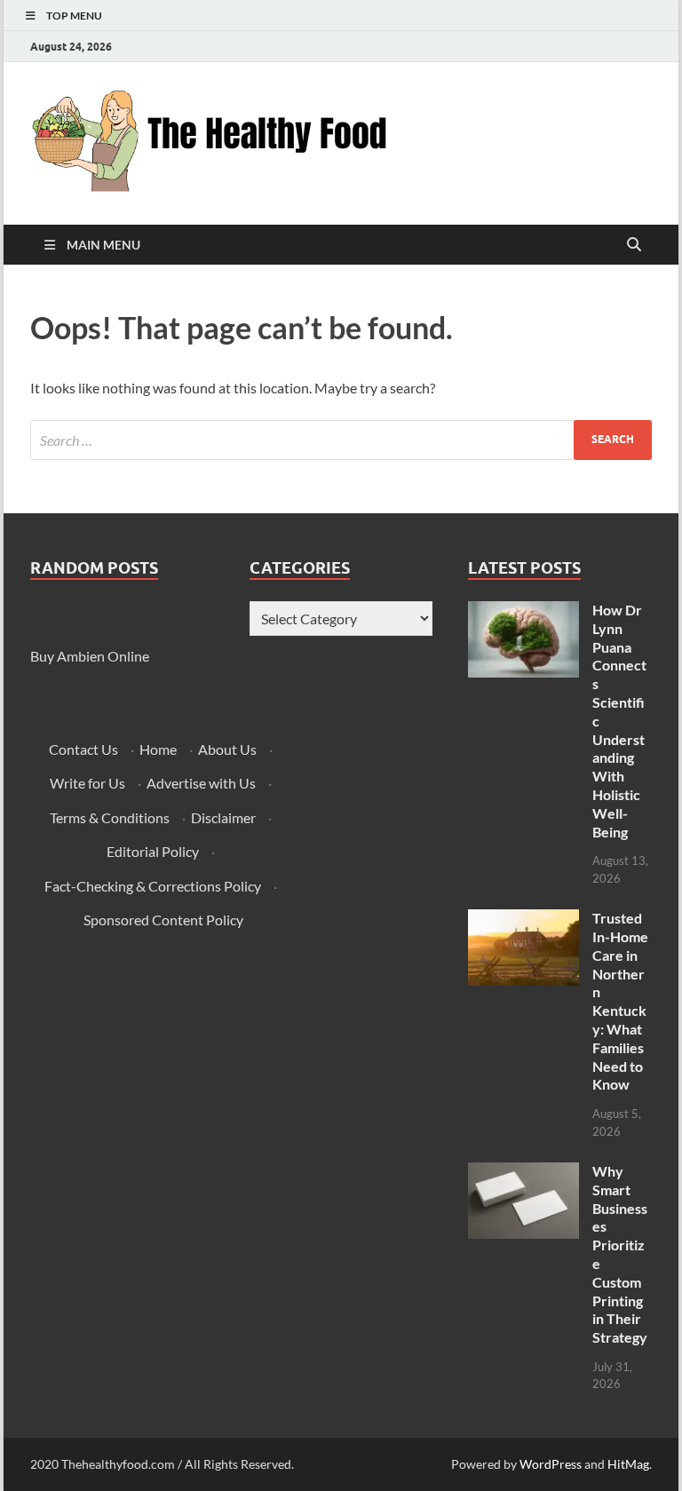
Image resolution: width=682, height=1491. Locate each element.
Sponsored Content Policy (163, 919)
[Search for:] (341, 440)
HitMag (628, 1463)
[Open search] (634, 245)
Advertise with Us (201, 782)
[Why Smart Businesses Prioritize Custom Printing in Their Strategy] (523, 1172)
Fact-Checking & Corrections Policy (152, 885)
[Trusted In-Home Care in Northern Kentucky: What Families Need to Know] (523, 919)
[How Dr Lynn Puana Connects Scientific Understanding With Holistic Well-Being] (523, 611)
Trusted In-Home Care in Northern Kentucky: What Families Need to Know (620, 1000)
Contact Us (83, 749)
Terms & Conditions (110, 817)
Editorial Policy (153, 851)
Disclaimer (223, 817)
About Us (227, 749)
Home (158, 749)
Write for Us (87, 782)
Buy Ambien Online (89, 655)
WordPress (550, 1463)
